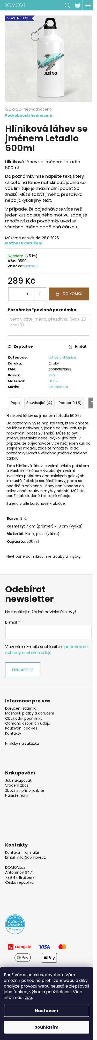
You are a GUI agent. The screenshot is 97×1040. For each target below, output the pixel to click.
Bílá (52, 375)
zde (28, 997)
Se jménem (58, 386)
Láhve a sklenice (62, 357)
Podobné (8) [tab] (70, 402)
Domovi (31, 266)
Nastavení (46, 1011)
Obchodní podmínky (23, 718)
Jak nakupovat (18, 780)
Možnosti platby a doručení (29, 713)
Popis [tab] (15, 402)
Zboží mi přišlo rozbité (24, 790)
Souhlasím (46, 1027)
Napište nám (16, 795)
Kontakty (13, 733)
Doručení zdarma (20, 708)
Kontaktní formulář (22, 852)
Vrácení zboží (17, 785)
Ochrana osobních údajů (27, 723)
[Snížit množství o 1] (15, 294)
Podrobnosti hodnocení (28, 115)
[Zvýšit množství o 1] (40, 294)
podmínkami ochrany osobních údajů (46, 649)
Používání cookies (21, 728)
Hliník (53, 381)
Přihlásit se (22, 669)
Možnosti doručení (23, 243)
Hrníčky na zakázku (22, 743)
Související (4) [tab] (39, 402)
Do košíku (72, 293)
